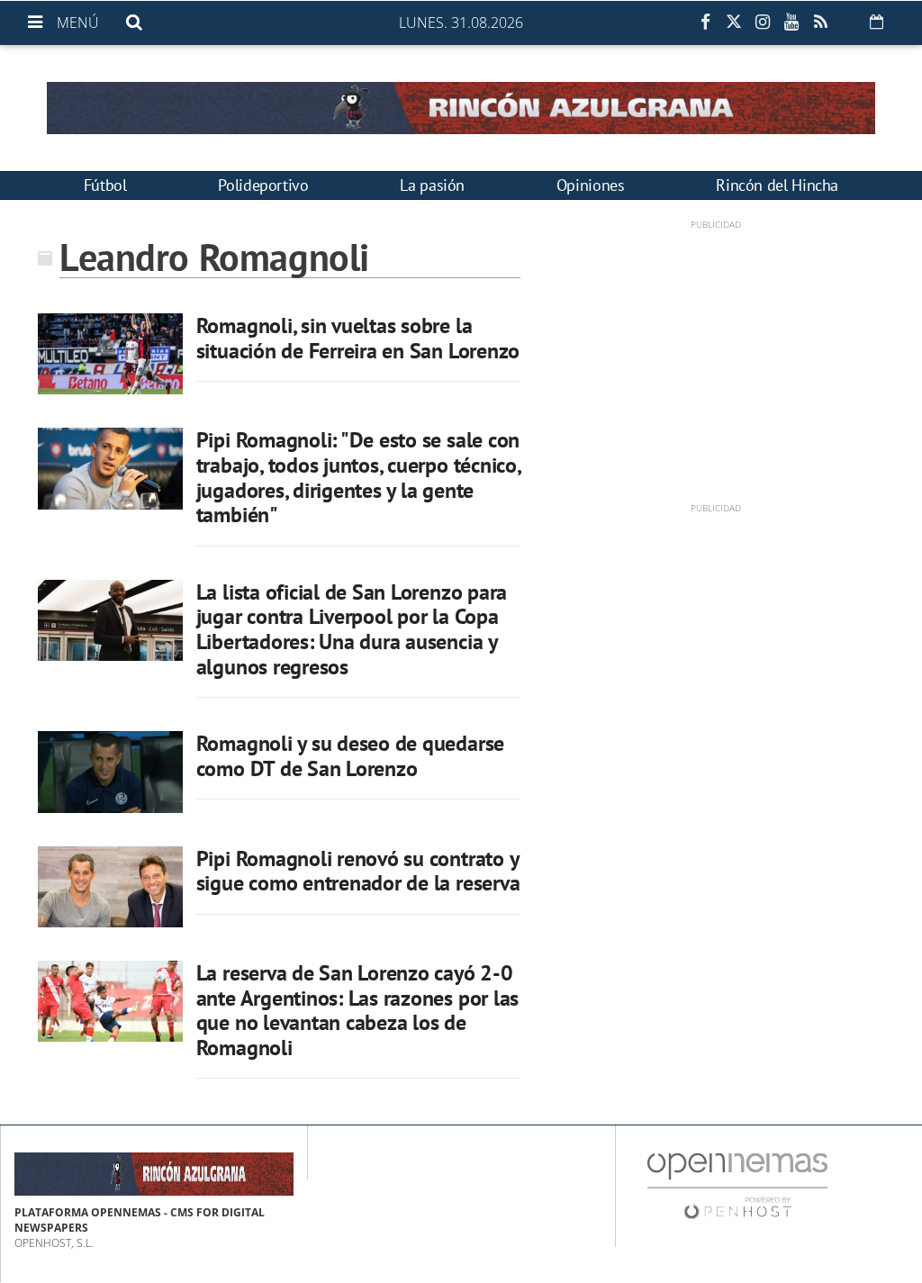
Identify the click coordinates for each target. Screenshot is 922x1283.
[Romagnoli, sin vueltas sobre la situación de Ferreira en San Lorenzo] (110, 353)
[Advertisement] (715, 357)
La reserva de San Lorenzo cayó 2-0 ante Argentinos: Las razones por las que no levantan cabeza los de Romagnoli (357, 1010)
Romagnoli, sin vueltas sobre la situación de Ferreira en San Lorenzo (358, 338)
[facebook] (705, 22)
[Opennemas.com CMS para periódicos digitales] (737, 1185)
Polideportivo (263, 185)
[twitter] (733, 22)
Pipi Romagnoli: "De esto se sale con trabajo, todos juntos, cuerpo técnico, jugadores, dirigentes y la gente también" (358, 477)
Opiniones (590, 185)
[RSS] (820, 22)
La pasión (432, 185)
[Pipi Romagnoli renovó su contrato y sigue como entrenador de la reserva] (110, 886)
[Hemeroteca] (876, 22)
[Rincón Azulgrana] (461, 108)
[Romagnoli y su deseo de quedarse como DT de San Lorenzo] (110, 771)
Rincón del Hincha (777, 185)
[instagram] (762, 22)
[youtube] (791, 22)
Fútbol (105, 185)
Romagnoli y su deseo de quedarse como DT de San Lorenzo (350, 755)
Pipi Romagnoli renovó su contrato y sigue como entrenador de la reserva (358, 871)
